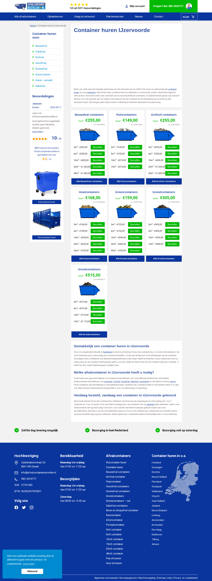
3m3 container (114, 529)
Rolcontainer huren (46, 202)
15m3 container (114, 544)
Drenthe (156, 472)
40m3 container (114, 553)
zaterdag (151, 404)
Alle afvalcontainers (25, 16)
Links (169, 578)
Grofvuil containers (164, 114)
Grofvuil (39, 57)
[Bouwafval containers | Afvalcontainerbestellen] (89, 134)
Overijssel (157, 486)
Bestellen (97, 147)
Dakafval (40, 86)
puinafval (108, 381)
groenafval (144, 381)
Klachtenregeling (147, 578)
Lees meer (28, 564)
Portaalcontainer (115, 524)
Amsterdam (158, 520)
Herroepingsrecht (128, 578)
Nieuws (139, 16)
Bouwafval (41, 45)
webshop (91, 92)
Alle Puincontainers (126, 181)
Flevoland (156, 481)
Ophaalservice (55, 16)
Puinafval (40, 51)
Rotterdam (157, 524)
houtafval (125, 381)
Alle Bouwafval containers (89, 181)
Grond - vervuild (43, 80)
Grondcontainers (164, 192)
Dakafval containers (117, 505)
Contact (158, 16)
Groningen (157, 467)
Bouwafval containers (89, 114)
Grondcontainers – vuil (118, 500)
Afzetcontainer (114, 520)
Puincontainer (113, 481)
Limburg (156, 515)
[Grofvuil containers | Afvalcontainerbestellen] (163, 134)
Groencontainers (126, 192)
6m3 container (114, 534)
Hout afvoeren (114, 563)
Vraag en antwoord (84, 16)
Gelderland (157, 491)
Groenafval (41, 68)
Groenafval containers (118, 491)
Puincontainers (126, 114)
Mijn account (137, 6)
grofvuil (116, 381)
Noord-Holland (159, 476)
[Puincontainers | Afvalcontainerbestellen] (126, 134)
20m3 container (114, 548)
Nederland (107, 352)
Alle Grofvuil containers (164, 181)
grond (173, 381)
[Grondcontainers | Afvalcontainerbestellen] (163, 211)
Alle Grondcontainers (163, 258)
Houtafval (40, 63)
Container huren (114, 467)
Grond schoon (42, 74)
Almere (155, 544)
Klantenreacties (115, 16)
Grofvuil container (115, 476)
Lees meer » (38, 131)
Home (33, 25)
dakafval (134, 381)
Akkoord (32, 571)
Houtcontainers (89, 192)
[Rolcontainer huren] (46, 196)
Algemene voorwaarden (106, 578)
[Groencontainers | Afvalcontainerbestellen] (126, 211)
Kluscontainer (113, 515)
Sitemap (161, 578)
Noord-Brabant (159, 510)
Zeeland (156, 505)
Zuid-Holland (158, 501)
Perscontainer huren (47, 237)
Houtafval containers (117, 486)
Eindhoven (157, 534)
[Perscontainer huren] (46, 231)
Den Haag (157, 529)
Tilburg (155, 539)
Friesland (156, 462)
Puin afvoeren (113, 558)
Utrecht (156, 496)
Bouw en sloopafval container (122, 510)
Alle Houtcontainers (89, 258)
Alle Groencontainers (126, 258)
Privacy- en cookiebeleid (186, 578)
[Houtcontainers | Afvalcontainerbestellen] (89, 211)
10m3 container (114, 539)
